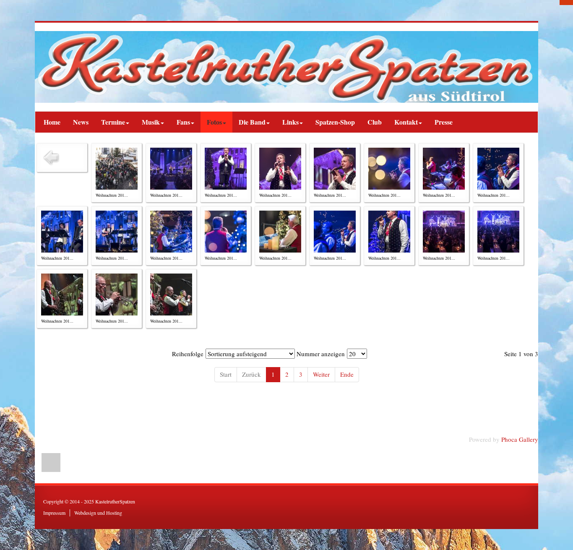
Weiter (321, 374)
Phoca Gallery (519, 439)
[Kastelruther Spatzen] (286, 67)
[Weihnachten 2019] (117, 169)
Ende (347, 374)
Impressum (54, 512)
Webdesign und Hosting (98, 512)
